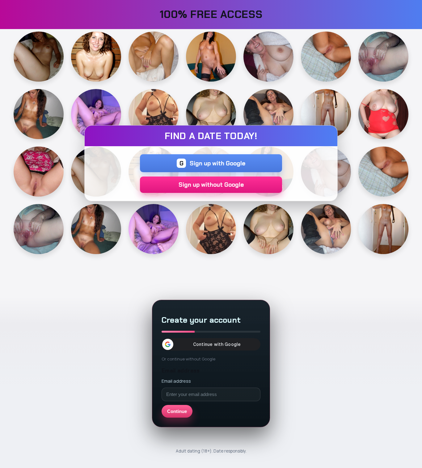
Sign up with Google (212, 163)
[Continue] (39, 57)
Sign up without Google (211, 185)
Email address (176, 381)
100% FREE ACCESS (211, 14)
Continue (177, 411)
